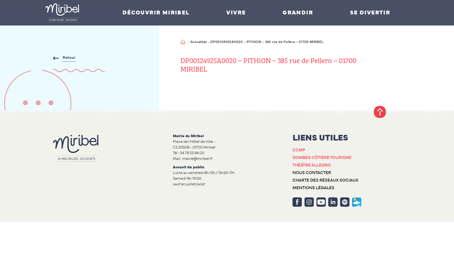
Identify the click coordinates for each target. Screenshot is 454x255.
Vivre (236, 13)
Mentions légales (313, 188)
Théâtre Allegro (311, 165)
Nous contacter (311, 173)
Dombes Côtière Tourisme (322, 158)
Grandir (298, 13)
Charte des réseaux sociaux (325, 180)
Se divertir (370, 13)
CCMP (298, 150)
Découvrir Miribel (156, 13)
